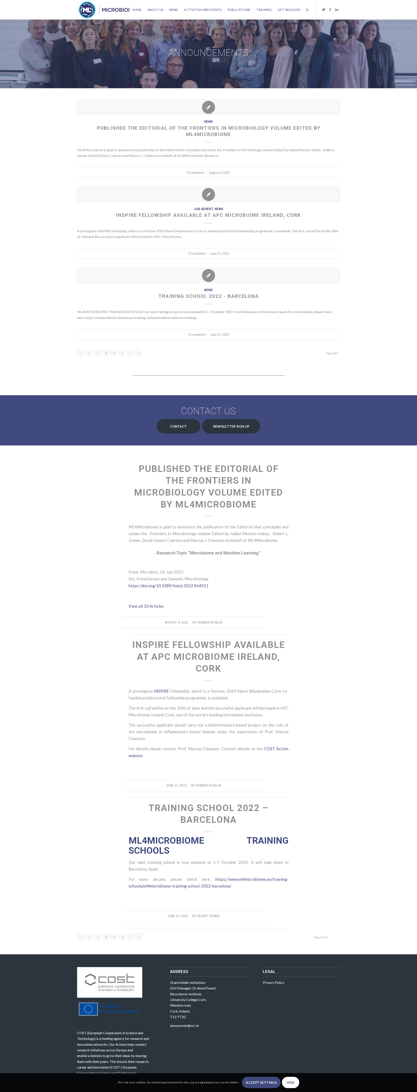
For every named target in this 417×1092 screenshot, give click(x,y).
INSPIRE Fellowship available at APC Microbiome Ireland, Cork (208, 215)
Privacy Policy (273, 982)
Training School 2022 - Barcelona (208, 296)
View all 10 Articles (146, 606)
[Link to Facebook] (330, 9)
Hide (291, 1082)
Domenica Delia (209, 622)
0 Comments (196, 172)
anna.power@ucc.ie (184, 1025)
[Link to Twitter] (323, 9)
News (208, 122)
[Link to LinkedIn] (336, 9)
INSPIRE (162, 691)
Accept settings (261, 1082)
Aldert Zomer (208, 916)
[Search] (307, 10)
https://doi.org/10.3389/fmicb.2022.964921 (168, 585)
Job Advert (203, 209)
